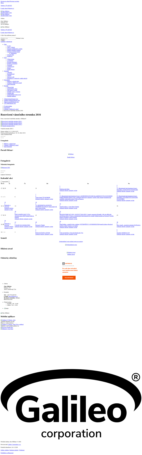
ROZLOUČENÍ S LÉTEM (42, 233)
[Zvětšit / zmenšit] (4, 136)
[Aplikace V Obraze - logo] (8, 320)
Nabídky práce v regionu (13, 91)
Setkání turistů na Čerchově (102, 216)
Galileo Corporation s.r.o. (14, 444)
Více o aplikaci (19, 324)
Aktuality (9, 72)
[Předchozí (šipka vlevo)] (1, 172)
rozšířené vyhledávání (6, 41)
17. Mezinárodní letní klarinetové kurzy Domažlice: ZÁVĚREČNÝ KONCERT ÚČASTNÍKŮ (127, 197)
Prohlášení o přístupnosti (7, 453)
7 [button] (35, 195)
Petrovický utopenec (87, 197)
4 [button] (35, 230)
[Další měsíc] (9, 182)
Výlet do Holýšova (64, 233)
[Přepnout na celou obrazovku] (3, 136)
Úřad (5, 57)
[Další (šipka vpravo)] (3, 172)
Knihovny (9, 56)
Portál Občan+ (11, 69)
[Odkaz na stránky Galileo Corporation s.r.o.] (71, 439)
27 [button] (15, 222)
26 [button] (5, 221)
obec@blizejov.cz (13, 296)
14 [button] (36, 203)
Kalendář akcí (10, 74)
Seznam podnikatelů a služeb (14, 49)
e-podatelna (10, 60)
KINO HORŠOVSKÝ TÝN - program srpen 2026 (23, 215)
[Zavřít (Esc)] (1, 136)
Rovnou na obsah (5, 1)
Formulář (9, 65)
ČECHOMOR (46, 197)
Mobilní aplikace (11, 96)
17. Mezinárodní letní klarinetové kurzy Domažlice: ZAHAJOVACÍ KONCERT (127, 189)
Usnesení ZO (10, 66)
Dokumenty (14, 53)
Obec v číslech (11, 47)
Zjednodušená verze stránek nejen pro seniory (71, 241)
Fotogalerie (7, 80)
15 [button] (60, 204)
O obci (9, 46)
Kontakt (6, 85)
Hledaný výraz (20, 38)
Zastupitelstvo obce (12, 88)
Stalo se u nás (10, 77)
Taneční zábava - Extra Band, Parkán (69, 206)
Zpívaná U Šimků (40, 225)
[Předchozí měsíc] (1, 182)
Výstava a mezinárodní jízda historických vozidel (82, 216)
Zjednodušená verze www (14, 94)
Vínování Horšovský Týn (76, 233)
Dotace (9, 68)
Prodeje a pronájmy (12, 63)
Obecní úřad (10, 87)
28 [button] (36, 222)
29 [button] (60, 222)
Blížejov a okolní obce (13, 81)
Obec (5, 44)
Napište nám (10, 93)
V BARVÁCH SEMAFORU (22, 225)
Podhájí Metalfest (64, 197)
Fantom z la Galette (73, 226)
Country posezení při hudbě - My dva (96, 214)
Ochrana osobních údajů (13, 51)
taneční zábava (104, 224)
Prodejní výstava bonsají (70, 217)
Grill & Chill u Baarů (97, 197)
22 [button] (60, 212)
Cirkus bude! (38, 197)
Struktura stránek (13, 450)
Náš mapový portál (12, 90)
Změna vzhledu (5, 450)
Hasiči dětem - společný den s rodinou (69, 224)
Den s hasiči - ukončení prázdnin (125, 225)
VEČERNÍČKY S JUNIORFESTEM (90, 224)
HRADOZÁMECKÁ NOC (67, 214)
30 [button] (117, 222)
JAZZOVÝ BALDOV (81, 214)
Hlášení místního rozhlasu (14, 50)
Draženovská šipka (64, 189)
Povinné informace (12, 62)
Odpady (9, 75)
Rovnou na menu (14, 1)
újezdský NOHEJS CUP (123, 233)
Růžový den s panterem (75, 197)
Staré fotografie (11, 84)
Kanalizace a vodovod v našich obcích (17, 78)
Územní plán (10, 54)
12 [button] (5, 203)
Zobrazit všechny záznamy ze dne (68, 190)
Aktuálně (6, 71)
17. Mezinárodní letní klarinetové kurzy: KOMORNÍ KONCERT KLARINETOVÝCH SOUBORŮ (86, 196)
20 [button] (15, 212)
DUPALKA (137, 225)
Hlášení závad (71, 254)
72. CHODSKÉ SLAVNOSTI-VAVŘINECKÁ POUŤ (43, 206)
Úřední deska (10, 59)
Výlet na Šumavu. (79, 199)
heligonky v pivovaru (7, 206)
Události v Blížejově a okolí (14, 83)
